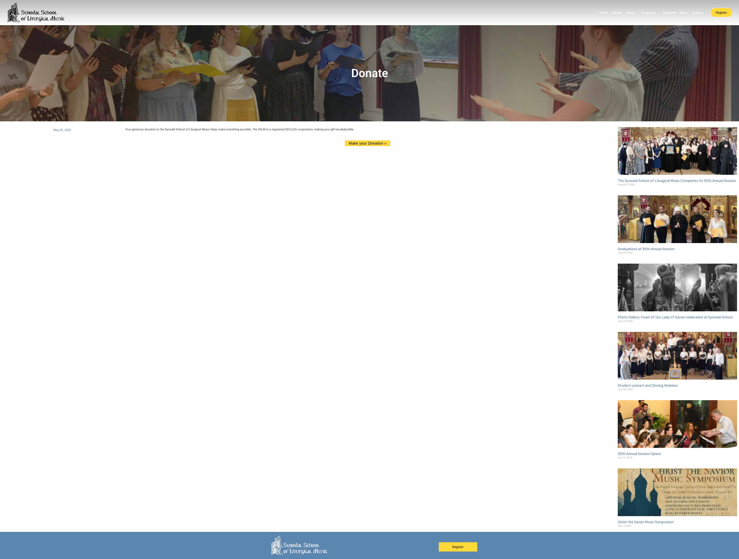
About (630, 12)
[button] (636, 12)
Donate (617, 12)
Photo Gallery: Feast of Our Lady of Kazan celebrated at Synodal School (675, 317)
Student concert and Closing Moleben (648, 385)
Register (458, 547)
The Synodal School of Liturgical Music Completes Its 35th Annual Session (677, 181)
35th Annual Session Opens (639, 454)
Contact (697, 12)
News (684, 12)
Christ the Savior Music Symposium (646, 522)
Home (604, 12)
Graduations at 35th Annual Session (646, 249)
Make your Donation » (367, 143)
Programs (649, 12)
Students (669, 12)
